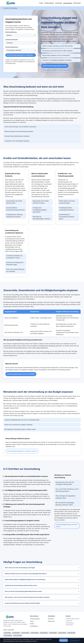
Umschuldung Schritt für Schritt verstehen (56, 70)
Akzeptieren (63, 640)
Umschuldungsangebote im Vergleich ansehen (22, 451)
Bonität (32, 623)
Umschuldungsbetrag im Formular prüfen (67, 525)
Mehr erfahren (75, 640)
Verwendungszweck (11, 47)
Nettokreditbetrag (11, 32)
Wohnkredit (77, 3)
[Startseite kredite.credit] (10, 3)
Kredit (41, 3)
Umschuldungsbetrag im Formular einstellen (21, 374)
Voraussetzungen (35, 618)
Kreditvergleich (49, 3)
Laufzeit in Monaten (11, 39)
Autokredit (58, 3)
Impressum (51, 618)
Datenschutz (51, 621)
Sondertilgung (34, 626)
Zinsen (32, 621)
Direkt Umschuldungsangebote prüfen (55, 66)
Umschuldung (67, 3)
